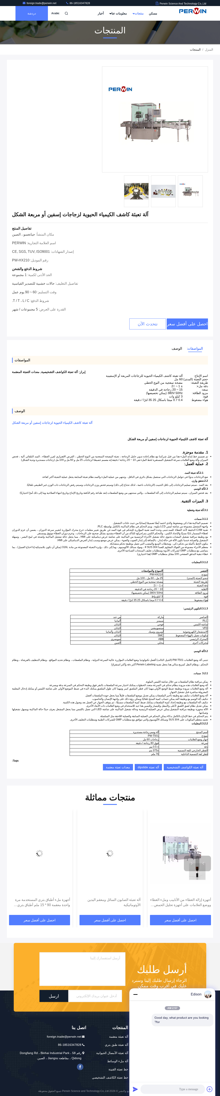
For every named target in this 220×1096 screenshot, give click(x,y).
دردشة (32, 13)
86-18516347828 (79, 3)
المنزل (209, 49)
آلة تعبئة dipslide (148, 767)
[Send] (135, 1089)
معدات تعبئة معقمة (118, 767)
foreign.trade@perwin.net (42, 3)
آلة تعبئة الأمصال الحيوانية (112, 1053)
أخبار (101, 13)
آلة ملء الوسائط (117, 1061)
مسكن (153, 13)
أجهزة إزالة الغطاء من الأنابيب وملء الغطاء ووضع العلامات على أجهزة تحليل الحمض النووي (180, 903)
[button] (203, 863)
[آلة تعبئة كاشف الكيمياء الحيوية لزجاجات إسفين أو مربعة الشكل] (155, 120)
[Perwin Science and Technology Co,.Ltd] (192, 13)
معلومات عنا (119, 13)
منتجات (139, 13)
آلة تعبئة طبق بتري (116, 1044)
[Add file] (210, 1089)
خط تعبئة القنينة (118, 1069)
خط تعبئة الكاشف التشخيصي (110, 1077)
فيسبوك (80, 1067)
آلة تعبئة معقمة (118, 1036)
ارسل (54, 996)
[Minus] (135, 994)
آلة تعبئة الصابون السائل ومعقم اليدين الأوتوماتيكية (114, 902)
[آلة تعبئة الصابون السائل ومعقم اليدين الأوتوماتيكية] (110, 853)
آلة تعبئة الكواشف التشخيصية (185, 767)
